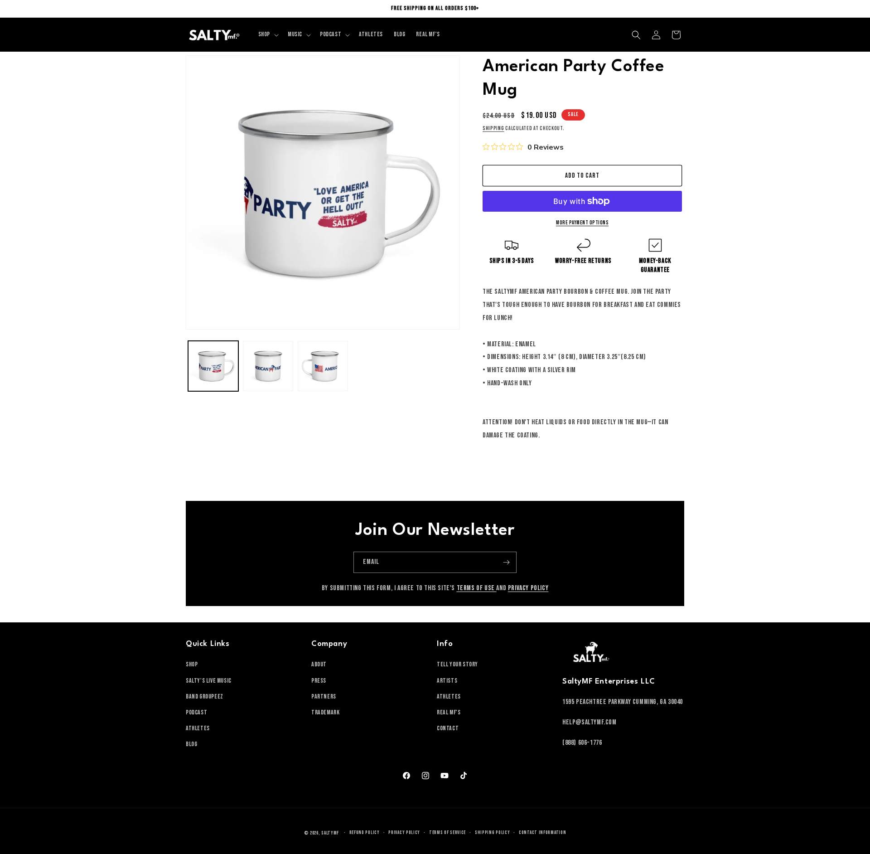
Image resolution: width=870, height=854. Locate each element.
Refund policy (364, 832)
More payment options (582, 222)
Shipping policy (492, 832)
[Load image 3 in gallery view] (323, 366)
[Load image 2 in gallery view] (268, 366)
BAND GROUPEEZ (204, 696)
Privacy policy (404, 832)
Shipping (493, 128)
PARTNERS (323, 696)
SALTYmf (330, 833)
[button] (267, 34)
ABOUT (319, 664)
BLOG (191, 744)
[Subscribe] (506, 562)
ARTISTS (447, 680)
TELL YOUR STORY (457, 664)
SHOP (192, 664)
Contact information (542, 832)
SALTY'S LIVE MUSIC (209, 680)
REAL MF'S (448, 712)
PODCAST (196, 712)
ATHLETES (198, 728)
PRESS (318, 680)
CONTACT (448, 728)
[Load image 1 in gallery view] (213, 366)
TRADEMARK (325, 712)
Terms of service (447, 832)
